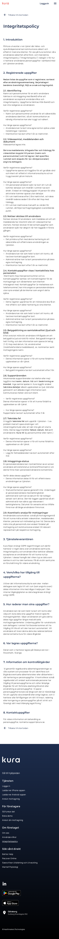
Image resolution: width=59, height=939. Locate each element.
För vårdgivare (20, 1)
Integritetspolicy (10, 841)
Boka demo (7, 816)
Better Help (7, 854)
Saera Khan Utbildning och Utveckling (19, 862)
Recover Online (9, 858)
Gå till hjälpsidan (11, 773)
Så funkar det (8, 811)
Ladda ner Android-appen (14, 794)
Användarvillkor (9, 837)
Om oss (5, 833)
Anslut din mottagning (12, 820)
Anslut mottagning (11, 798)
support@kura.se (36, 722)
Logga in (6, 786)
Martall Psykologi (10, 867)
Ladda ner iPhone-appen (13, 790)
